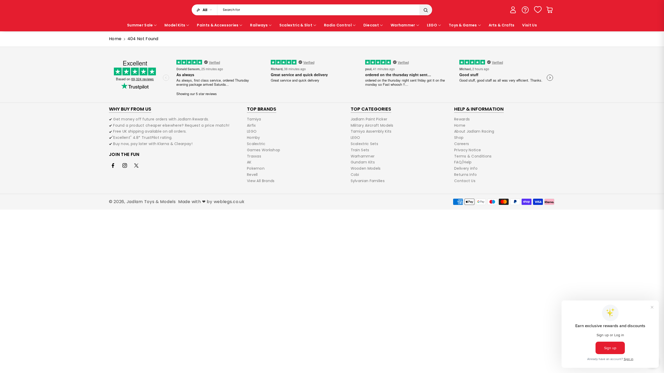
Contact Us (464, 180)
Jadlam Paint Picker (369, 119)
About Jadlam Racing (474, 131)
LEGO (252, 131)
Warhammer (363, 156)
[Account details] (513, 10)
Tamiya (254, 119)
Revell (252, 174)
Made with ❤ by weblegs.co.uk (211, 202)
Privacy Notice (467, 150)
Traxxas (254, 156)
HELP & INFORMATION (479, 109)
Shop (459, 137)
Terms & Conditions (473, 156)
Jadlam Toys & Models (151, 202)
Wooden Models (366, 168)
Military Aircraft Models (372, 125)
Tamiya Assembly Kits (371, 131)
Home (115, 39)
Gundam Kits (363, 162)
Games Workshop (263, 150)
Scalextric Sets (364, 143)
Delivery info (466, 168)
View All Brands (261, 180)
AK (249, 162)
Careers (461, 143)
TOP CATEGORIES (371, 109)
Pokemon (256, 168)
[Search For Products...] (425, 10)
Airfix (251, 125)
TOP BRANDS (261, 109)
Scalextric (256, 143)
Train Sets (360, 150)
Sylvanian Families (368, 180)
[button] (549, 10)
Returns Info (465, 174)
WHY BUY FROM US (130, 109)
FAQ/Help (463, 162)
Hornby (253, 137)
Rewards (462, 119)
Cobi (355, 174)
